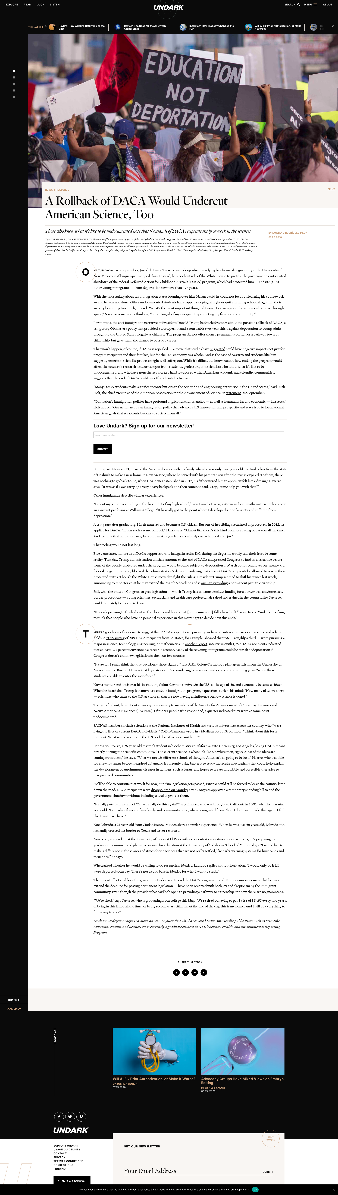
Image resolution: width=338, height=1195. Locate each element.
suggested (217, 348)
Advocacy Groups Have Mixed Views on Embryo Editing (242, 1081)
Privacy (59, 1157)
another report (196, 643)
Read (27, 4)
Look (40, 4)
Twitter (70, 1117)
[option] (80, 27)
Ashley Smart (215, 1087)
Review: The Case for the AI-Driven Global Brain (145, 27)
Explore (11, 4)
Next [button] (333, 26)
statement (233, 392)
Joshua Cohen (127, 1083)
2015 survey (115, 637)
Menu (308, 4)
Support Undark (66, 1145)
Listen (55, 4)
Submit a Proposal (72, 1181)
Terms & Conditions (68, 1161)
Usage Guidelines (67, 1149)
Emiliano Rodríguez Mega (290, 232)
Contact (60, 1153)
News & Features (57, 189)
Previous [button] (46, 26)
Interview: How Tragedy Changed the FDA (211, 27)
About (328, 4)
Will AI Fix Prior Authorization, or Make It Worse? (278, 27)
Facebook (59, 1117)
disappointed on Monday (169, 789)
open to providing (214, 582)
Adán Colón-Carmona (204, 664)
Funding (60, 1169)
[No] (333, 1189)
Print (331, 189)
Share (12, 1000)
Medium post (211, 731)
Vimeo (81, 1117)
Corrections (63, 1165)
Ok (255, 1189)
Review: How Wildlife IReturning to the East (82, 27)
